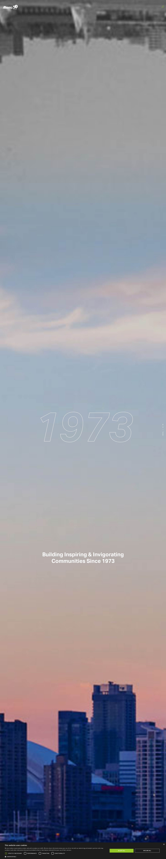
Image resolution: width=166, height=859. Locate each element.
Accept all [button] (121, 850)
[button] (55, 857)
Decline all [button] (147, 850)
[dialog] (83, 850)
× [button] (164, 844)
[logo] (10, 7)
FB (163, 424)
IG (163, 427)
